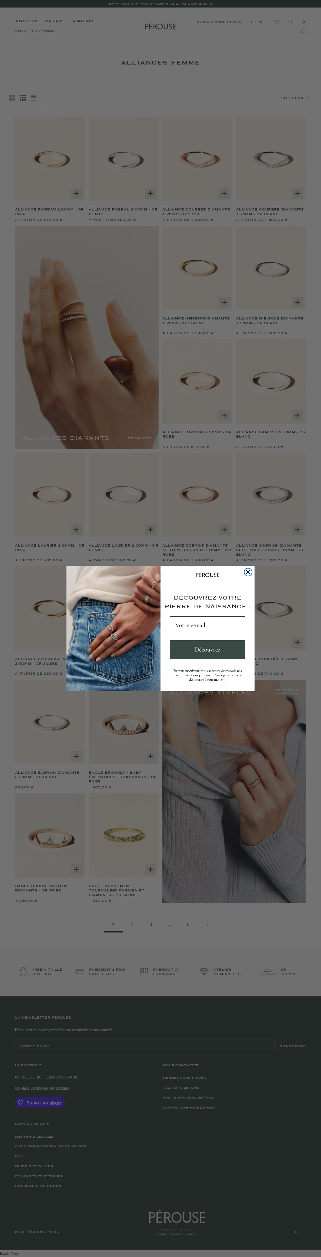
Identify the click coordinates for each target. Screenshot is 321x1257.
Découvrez (207, 649)
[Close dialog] (248, 572)
